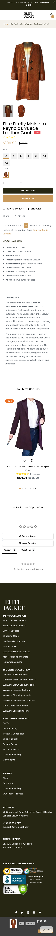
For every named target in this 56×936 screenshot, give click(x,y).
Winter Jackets (11, 646)
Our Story (8, 783)
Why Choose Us (11, 749)
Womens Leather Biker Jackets (19, 700)
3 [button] (26, 488)
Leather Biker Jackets (14, 641)
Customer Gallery (12, 754)
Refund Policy (10, 744)
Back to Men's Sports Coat (30, 507)
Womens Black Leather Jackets (19, 679)
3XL (6, 163)
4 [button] (29, 488)
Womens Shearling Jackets (17, 695)
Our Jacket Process (13, 793)
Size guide (35, 209)
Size (5, 149)
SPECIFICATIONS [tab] (12, 241)
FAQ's (6, 723)
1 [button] (20, 488)
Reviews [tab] (7, 550)
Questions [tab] (26, 550)
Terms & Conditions (13, 733)
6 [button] (36, 488)
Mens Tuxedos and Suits (15, 656)
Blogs (5, 778)
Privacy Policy (10, 728)
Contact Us (9, 759)
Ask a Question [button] (29, 543)
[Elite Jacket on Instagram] (34, 912)
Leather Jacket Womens (16, 674)
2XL (44, 156)
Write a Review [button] (29, 536)
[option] (28, 444)
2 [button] (23, 488)
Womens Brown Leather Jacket (19, 684)
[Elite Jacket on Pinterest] (28, 912)
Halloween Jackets (12, 661)
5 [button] (33, 488)
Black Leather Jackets (14, 625)
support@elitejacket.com (16, 827)
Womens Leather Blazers (16, 710)
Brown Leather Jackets (14, 620)
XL (36, 156)
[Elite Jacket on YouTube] (40, 912)
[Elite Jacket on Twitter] (22, 912)
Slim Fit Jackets (11, 630)
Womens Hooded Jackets (16, 690)
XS (6, 156)
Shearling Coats (11, 635)
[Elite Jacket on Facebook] (16, 912)
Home (5, 24)
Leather (37, 230)
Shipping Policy (10, 738)
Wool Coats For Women (15, 705)
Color (6, 168)
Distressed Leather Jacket (16, 651)
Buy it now (28, 198)
